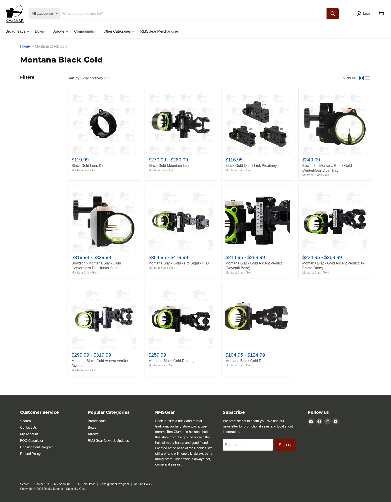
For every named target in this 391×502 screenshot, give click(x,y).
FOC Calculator (31, 440)
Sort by (73, 78)
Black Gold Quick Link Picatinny (251, 166)
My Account (29, 434)
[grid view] (361, 78)
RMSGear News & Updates (108, 440)
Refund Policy (30, 454)
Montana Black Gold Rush (246, 361)
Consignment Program (37, 447)
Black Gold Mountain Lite (168, 166)
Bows (40, 31)
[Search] (333, 13)
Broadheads (16, 31)
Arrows (59, 31)
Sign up (286, 444)
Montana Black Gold (85, 170)
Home (25, 46)
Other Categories (117, 31)
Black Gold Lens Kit (87, 166)
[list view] (368, 78)
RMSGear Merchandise (159, 31)
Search (25, 421)
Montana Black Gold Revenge (172, 361)
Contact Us (28, 427)
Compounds (84, 31)
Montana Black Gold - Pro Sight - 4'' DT (179, 263)
